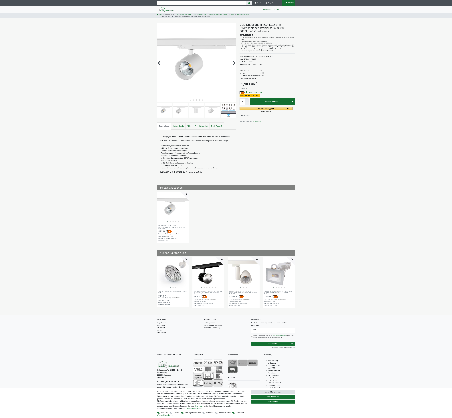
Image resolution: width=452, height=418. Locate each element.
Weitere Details (178, 126)
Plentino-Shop (273, 360)
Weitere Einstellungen (165, 415)
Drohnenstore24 (274, 365)
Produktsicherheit (201, 126)
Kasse (159, 330)
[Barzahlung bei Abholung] (208, 376)
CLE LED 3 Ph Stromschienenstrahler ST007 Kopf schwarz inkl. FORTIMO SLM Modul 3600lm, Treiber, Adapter (208, 292)
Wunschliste (246, 115)
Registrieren (161, 323)
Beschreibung (164, 126)
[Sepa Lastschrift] (208, 362)
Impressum (199, 406)
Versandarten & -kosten (213, 325)
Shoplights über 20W (242, 14)
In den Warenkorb (271, 102)
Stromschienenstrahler (199, 14)
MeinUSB (271, 368)
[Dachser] (253, 362)
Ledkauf (271, 378)
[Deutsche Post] (233, 362)
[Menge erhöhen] (246, 100)
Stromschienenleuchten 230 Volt (217, 14)
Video (189, 126)
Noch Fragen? (216, 126)
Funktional (240, 413)
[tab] (164, 125)
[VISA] (198, 369)
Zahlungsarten (209, 323)
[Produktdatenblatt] (246, 92)
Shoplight (231, 14)
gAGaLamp (272, 363)
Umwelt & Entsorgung (212, 328)
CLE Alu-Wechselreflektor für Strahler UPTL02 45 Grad (172, 291)
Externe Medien (225, 413)
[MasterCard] (208, 369)
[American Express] (218, 369)
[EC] (218, 376)
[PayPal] (198, 362)
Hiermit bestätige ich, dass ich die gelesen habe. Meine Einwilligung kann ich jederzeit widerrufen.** (273, 336)
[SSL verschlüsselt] (232, 387)
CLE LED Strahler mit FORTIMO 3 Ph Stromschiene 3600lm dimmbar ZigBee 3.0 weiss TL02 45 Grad (243, 292)
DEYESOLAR (273, 380)
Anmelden (161, 325)
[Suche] (249, 3)
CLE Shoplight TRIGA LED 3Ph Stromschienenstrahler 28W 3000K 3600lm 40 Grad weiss (171, 227)
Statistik (176, 413)
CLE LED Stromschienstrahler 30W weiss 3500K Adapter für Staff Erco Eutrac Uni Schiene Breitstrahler (278, 292)
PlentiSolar (272, 373)
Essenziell (164, 413)
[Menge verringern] (246, 103)
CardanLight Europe (275, 385)
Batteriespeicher (274, 370)
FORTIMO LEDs (274, 388)
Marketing (209, 413)
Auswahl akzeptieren (273, 392)
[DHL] (243, 362)
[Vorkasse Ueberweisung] (198, 383)
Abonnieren (272, 343)
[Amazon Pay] (218, 362)
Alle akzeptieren (273, 397)
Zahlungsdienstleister (193, 413)
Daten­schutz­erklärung (194, 408)
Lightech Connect (274, 383)
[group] (173, 208)
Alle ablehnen (273, 401)
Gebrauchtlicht (273, 375)
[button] (266, 109)
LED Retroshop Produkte (270, 9)
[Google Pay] (208, 383)
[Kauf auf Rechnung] (198, 376)
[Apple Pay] (218, 383)
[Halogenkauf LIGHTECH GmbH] (169, 364)
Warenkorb (161, 328)
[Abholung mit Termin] (233, 369)
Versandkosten (256, 121)
